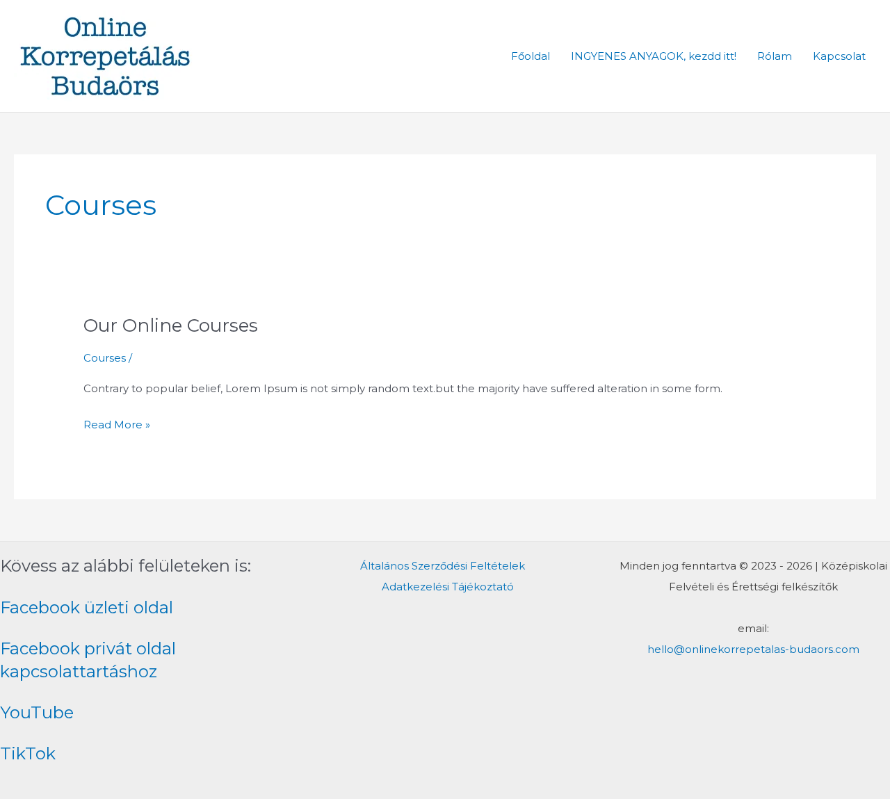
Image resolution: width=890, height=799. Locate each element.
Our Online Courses (170, 325)
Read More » (116, 422)
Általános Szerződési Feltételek (442, 565)
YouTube (37, 712)
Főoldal (530, 56)
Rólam (774, 56)
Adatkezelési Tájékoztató (448, 586)
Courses (104, 357)
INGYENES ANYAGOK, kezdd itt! (653, 56)
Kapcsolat (839, 56)
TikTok (28, 753)
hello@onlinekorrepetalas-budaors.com (753, 649)
